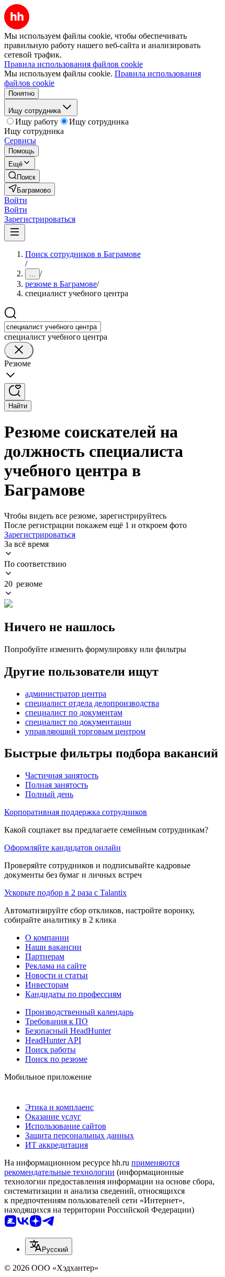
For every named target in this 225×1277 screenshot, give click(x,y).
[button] (15, 200)
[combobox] (52, 326)
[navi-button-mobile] (14, 232)
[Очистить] (18, 350)
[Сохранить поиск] (14, 391)
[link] (22, 176)
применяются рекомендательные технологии (91, 1167)
